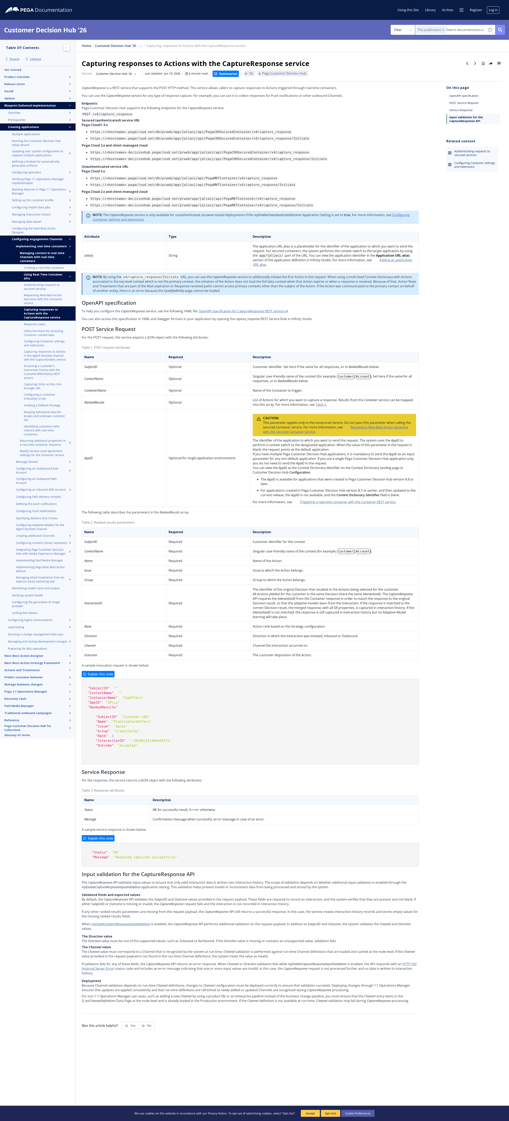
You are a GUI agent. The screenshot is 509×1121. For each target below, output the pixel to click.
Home (86, 46)
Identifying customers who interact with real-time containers (41, 430)
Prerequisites (17, 120)
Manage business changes (23, 684)
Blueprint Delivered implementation (30, 105)
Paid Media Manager (19, 706)
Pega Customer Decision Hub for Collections (27, 728)
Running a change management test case (35, 634)
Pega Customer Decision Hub (284, 73)
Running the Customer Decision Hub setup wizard (36, 143)
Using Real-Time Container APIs (43, 276)
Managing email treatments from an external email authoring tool (40, 579)
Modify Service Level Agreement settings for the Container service (42, 453)
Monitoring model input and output (35, 588)
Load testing (16, 627)
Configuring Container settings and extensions (44, 343)
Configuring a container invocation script (39, 396)
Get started (12, 70)
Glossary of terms (17, 735)
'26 (251, 73)
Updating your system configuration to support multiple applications (37, 153)
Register (476, 10)
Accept (310, 1113)
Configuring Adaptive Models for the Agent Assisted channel (40, 527)
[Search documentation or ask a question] (500, 30)
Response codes (34, 324)
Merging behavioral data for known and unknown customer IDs (44, 416)
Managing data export (26, 221)
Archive (447, 10)
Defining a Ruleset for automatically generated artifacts (35, 163)
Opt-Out (330, 1113)
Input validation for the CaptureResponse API (466, 119)
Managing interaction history (31, 214)
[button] (443, 29)
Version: (87, 73)
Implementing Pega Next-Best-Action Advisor (40, 569)
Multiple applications (26, 134)
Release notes (14, 84)
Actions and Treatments (22, 670)
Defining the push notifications (36, 504)
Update (9, 98)
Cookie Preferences (358, 1113)
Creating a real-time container (44, 268)
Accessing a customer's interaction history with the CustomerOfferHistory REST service (42, 372)
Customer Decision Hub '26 (115, 46)
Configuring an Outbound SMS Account (36, 481)
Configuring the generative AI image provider (36, 604)
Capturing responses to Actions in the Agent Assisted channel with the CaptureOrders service (45, 355)
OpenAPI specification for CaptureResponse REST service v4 (243, 311)
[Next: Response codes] (475, 63)
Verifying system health (27, 595)
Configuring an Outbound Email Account (37, 470)
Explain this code (100, 674)
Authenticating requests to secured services (41, 287)
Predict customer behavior (23, 677)
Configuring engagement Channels (37, 239)
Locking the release (25, 613)
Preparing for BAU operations (27, 648)
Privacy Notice (217, 1113)
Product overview (16, 77)
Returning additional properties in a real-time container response (43, 442)
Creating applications (23, 127)
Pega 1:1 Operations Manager (25, 691)
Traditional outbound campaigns (28, 713)
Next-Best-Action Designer (23, 656)
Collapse (35, 59)
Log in (493, 10)
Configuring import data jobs (31, 207)
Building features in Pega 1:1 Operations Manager (39, 191)
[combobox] (450, 30)
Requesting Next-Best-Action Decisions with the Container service (43, 299)
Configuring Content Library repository (41, 543)
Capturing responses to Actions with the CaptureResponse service (42, 313)
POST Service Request (463, 103)
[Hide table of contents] (67, 48)
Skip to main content (17, 4)
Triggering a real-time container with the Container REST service (347, 502)
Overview (14, 113)
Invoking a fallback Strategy (42, 405)
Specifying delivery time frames (37, 518)
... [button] (141, 46)
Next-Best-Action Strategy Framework (32, 663)
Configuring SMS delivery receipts (38, 497)
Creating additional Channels (35, 536)
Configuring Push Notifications (36, 511)
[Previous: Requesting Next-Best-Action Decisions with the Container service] (467, 63)
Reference (11, 720)
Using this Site (408, 10)
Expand (14, 59)
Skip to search (48, 4)
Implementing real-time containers (41, 246)
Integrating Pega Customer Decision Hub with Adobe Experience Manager (41, 551)
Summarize (228, 74)
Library (430, 10)
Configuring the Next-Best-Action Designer (34, 230)
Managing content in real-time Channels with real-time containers (42, 257)
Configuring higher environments (30, 620)
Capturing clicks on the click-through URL (43, 386)
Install (8, 91)
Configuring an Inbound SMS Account (41, 489)
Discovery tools (15, 699)
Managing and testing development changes (37, 641)
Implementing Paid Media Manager (39, 560)
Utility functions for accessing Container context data (43, 333)
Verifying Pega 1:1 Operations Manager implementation (38, 181)
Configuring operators (26, 172)
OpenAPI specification (463, 96)
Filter (398, 30)
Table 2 (321, 404)
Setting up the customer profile (32, 200)
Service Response (461, 110)
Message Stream (27, 462)
